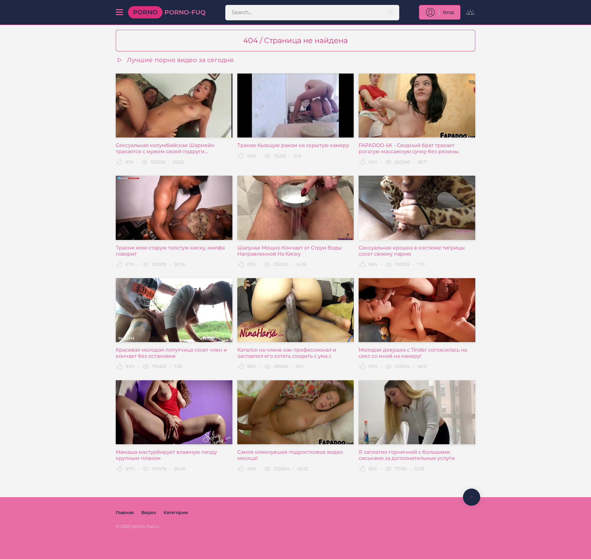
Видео (148, 512)
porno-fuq (169, 12)
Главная (125, 512)
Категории (175, 512)
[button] (119, 12)
